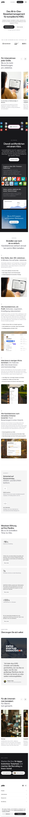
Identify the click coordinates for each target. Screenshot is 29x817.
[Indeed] (24, 179)
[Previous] (21, 58)
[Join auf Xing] (26, 785)
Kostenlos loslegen (9, 27)
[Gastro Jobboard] (5, 183)
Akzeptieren (20, 813)
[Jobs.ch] (10, 179)
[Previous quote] (19, 654)
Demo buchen (20, 27)
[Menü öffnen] (26, 2)
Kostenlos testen (14, 159)
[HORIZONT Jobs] (14, 183)
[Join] (3, 2)
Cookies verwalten (6, 811)
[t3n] (19, 179)
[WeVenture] (16, 43)
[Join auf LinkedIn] (23, 785)
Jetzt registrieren (6, 773)
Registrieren (20, 2)
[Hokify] (15, 179)
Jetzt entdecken (14, 222)
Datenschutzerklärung (18, 810)
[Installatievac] (9, 183)
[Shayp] (10, 44)
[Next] (25, 58)
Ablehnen (8, 813)
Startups (3, 739)
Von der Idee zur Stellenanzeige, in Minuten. (9, 101)
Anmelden (12, 2)
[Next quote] (23, 654)
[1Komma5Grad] (22, 44)
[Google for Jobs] (5, 179)
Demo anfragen (20, 773)
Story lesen (6, 562)
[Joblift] (19, 183)
